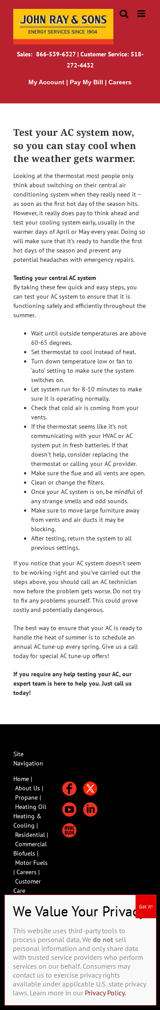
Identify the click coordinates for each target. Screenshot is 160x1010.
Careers (27, 872)
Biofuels (25, 853)
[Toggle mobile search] (124, 13)
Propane (27, 797)
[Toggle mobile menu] (142, 13)
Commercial (31, 844)
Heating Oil (30, 807)
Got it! (145, 906)
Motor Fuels (31, 863)
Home (21, 779)
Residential (31, 835)
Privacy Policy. (105, 992)
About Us (27, 788)
